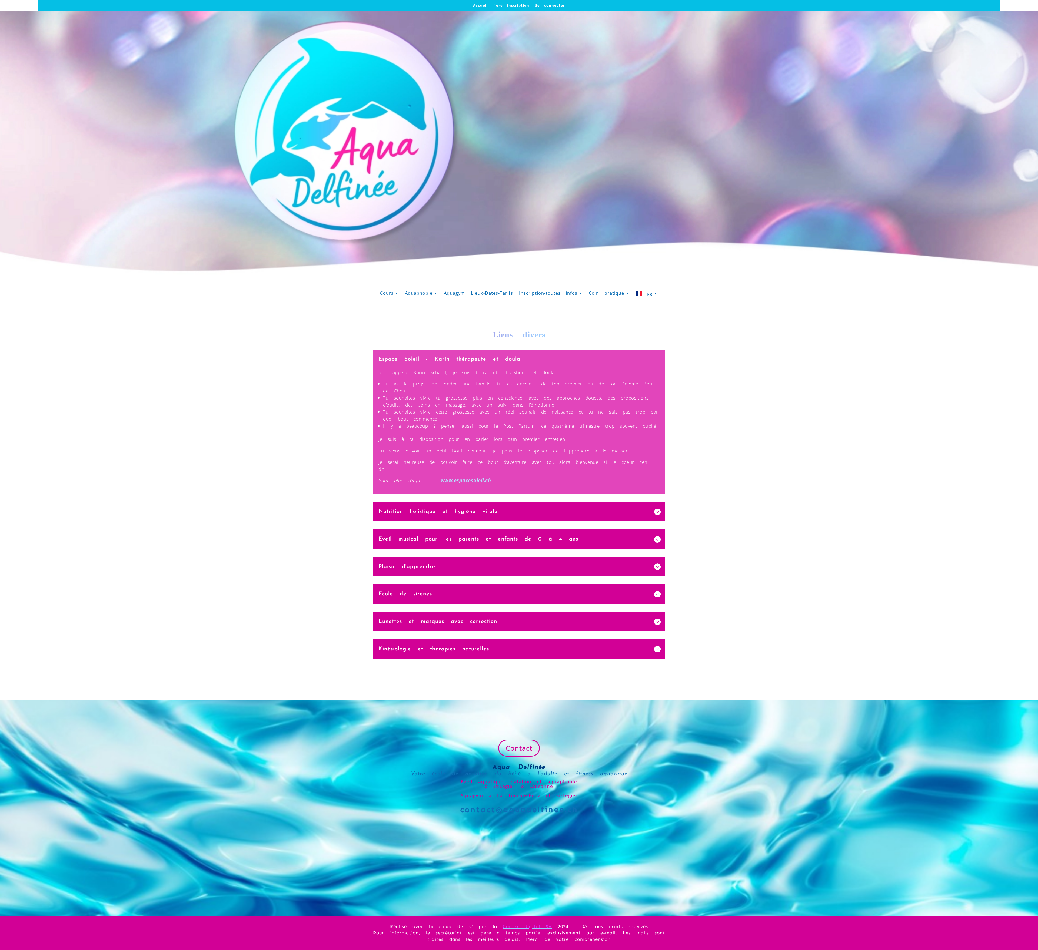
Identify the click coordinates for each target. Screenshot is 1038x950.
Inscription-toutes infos (548, 293)
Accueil (480, 6)
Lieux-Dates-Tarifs (492, 293)
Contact (519, 748)
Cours (387, 293)
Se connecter (550, 6)
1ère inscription (511, 6)
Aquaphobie (418, 293)
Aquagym (454, 293)
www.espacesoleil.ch (466, 480)
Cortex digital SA (527, 926)
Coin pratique (606, 293)
